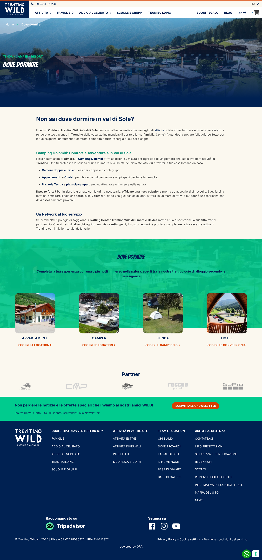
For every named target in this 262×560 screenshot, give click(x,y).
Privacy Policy (167, 539)
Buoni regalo (208, 12)
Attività (41, 12)
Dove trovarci (169, 446)
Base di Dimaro (169, 469)
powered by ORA (131, 546)
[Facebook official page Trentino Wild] (154, 526)
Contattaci (204, 438)
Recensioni (203, 461)
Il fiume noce (168, 461)
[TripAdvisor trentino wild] (51, 526)
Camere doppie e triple (58, 170)
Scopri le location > (99, 345)
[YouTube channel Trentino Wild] (178, 526)
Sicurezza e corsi (127, 461)
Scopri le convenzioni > (226, 345)
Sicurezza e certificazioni (216, 454)
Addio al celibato (93, 12)
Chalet (68, 177)
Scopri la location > (35, 345)
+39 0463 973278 (44, 3)
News (199, 500)
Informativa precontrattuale (219, 485)
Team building (159, 12)
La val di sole (169, 454)
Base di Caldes (169, 477)
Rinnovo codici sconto (213, 477)
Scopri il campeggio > (162, 345)
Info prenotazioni (209, 446)
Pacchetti (121, 454)
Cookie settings (190, 539)
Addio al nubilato (66, 454)
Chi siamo (165, 438)
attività (159, 130)
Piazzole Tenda (52, 184)
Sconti (200, 469)
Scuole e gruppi (129, 12)
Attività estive (124, 438)
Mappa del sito (207, 492)
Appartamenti (52, 177)
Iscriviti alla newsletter (195, 406)
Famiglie (63, 12)
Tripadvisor (70, 526)
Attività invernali (127, 446)
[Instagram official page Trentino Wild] (166, 526)
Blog (228, 12)
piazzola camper (77, 184)
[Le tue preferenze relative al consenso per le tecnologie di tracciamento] (255, 553)
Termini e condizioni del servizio (225, 539)
